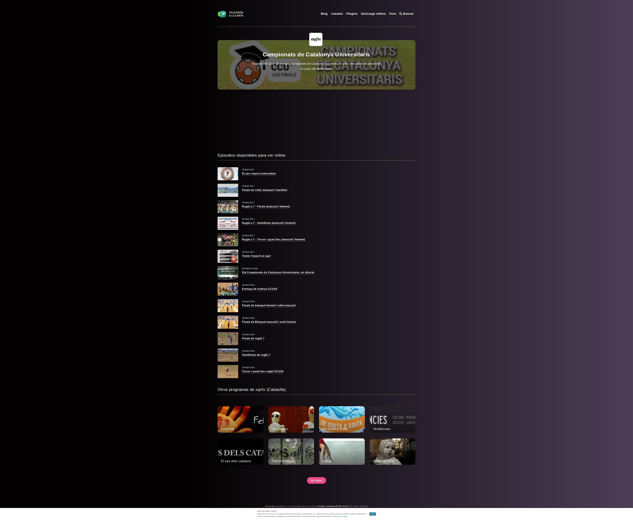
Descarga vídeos (373, 13)
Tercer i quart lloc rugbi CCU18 (263, 371)
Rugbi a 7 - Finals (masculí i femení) (266, 206)
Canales (337, 13)
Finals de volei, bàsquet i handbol (264, 190)
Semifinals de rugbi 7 (256, 354)
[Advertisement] (316, 121)
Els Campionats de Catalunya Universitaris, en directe (278, 272)
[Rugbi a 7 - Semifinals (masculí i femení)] (228, 223)
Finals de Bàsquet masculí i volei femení (269, 322)
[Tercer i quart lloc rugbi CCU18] (228, 371)
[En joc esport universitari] (228, 173)
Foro (392, 13)
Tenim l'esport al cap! (256, 256)
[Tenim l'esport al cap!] (228, 256)
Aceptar (373, 514)
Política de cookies (340, 516)
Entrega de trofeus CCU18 (259, 289)
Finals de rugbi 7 (253, 338)
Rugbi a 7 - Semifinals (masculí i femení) (269, 223)
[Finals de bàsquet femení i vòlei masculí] (228, 305)
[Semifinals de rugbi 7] (228, 355)
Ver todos (316, 480)
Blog (324, 13)
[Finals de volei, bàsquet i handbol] (228, 190)
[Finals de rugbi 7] (228, 338)
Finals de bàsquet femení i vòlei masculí (269, 305)
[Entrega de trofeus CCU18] (228, 289)
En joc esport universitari (259, 173)
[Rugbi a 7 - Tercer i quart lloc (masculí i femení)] (228, 239)
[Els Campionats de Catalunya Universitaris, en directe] (228, 272)
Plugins (352, 13)
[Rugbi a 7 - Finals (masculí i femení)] (228, 206)
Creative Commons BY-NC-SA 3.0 (333, 506)
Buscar (408, 13)
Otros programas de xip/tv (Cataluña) (252, 389)
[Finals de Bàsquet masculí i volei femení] (228, 322)
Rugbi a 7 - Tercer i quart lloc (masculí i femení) (273, 239)
